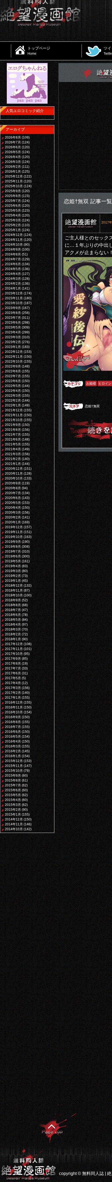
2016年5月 (13, 736)
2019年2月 (13, 576)
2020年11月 (14, 473)
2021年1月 (13, 464)
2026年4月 (13, 157)
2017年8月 (13, 663)
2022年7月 (13, 376)
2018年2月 (13, 634)
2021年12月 (14, 410)
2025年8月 (13, 196)
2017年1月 (13, 698)
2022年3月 (13, 396)
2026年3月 (13, 162)
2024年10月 (14, 245)
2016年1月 (13, 756)
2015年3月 (13, 805)
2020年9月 (13, 483)
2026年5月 (13, 152)
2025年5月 (13, 210)
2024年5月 (13, 269)
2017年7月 (13, 668)
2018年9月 (13, 600)
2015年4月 (13, 800)
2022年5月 (13, 386)
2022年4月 (13, 391)
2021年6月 (13, 439)
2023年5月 (13, 327)
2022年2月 (13, 400)
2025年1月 (13, 230)
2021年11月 (14, 415)
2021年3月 (13, 454)
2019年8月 (13, 547)
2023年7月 (13, 318)
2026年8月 (13, 137)
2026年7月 (13, 142)
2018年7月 (13, 610)
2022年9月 (13, 366)
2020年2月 (13, 517)
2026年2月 (13, 167)
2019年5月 (13, 561)
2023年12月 (14, 293)
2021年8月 (13, 430)
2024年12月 (14, 235)
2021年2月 (13, 459)
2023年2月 (13, 342)
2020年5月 (13, 503)
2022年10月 (14, 361)
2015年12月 (14, 761)
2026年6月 (13, 147)
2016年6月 (13, 732)
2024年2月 (13, 283)
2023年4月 (13, 332)
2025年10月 (14, 186)
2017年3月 (13, 688)
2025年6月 (13, 206)
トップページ (38, 50)
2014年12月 (14, 819)
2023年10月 (14, 303)
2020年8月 (13, 488)
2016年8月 (13, 722)
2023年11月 (14, 298)
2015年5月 (13, 795)
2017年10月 (14, 654)
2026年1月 (13, 171)
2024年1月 (13, 288)
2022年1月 (13, 405)
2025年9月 (13, 191)
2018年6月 (13, 615)
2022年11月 (14, 357)
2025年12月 (14, 176)
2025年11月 (14, 181)
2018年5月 (13, 620)
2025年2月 (13, 225)
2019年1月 (13, 581)
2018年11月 (14, 590)
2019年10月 (14, 537)
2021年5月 (13, 444)
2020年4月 (13, 508)
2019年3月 (13, 571)
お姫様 (91, 383)
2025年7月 (13, 201)
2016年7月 (13, 727)
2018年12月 (14, 585)
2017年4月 (13, 683)
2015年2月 (13, 810)
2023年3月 (13, 337)
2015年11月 (14, 766)
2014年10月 (14, 829)
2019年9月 (13, 542)
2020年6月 (13, 498)
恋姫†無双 (92, 406)
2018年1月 (13, 639)
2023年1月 (13, 347)
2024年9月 (13, 249)
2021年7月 (13, 434)
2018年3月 (13, 629)
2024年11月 (14, 240)
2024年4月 (13, 274)
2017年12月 (14, 644)
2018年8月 (13, 605)
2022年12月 (14, 352)
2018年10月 (14, 595)
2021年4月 (13, 449)
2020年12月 (14, 469)
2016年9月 (13, 717)
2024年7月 (13, 259)
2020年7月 (13, 493)
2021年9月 (13, 425)
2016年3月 (13, 746)
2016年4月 (13, 741)
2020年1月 (13, 522)
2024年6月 (13, 264)
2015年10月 (14, 771)
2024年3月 (13, 279)
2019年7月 (13, 551)
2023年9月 (13, 308)
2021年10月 (14, 420)
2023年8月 (13, 313)
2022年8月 (13, 371)
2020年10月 (14, 478)
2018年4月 (13, 624)
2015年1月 (13, 814)
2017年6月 (13, 673)
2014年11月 (14, 824)
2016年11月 (14, 707)
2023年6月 (13, 322)
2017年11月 (14, 649)
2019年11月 (14, 532)
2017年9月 (13, 659)
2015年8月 (13, 780)
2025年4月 (13, 215)
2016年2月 (13, 751)
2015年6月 (13, 790)
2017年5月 (13, 678)
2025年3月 (13, 220)
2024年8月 (13, 254)
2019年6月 (13, 556)
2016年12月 (14, 702)
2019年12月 (14, 527)
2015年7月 (13, 785)
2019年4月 (13, 566)
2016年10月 (14, 712)
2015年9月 (13, 775)
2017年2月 (13, 693)
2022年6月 (13, 381)
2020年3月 (13, 512)
